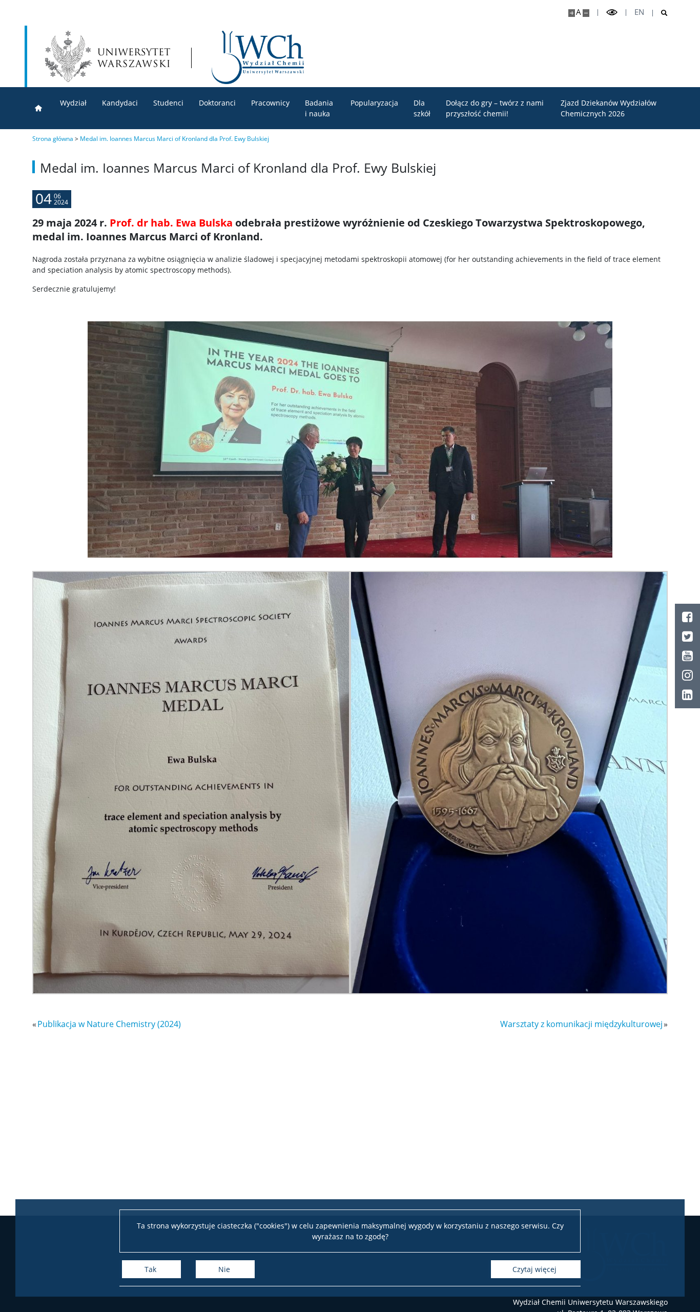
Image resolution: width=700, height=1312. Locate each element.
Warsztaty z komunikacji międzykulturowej (581, 1024)
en (639, 12)
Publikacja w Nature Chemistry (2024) (109, 1024)
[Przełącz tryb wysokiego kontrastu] (612, 12)
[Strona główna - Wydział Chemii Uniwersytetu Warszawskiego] (258, 57)
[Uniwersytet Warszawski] (107, 56)
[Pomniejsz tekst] (586, 13)
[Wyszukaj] (660, 13)
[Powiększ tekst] (571, 13)
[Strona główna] (38, 108)
